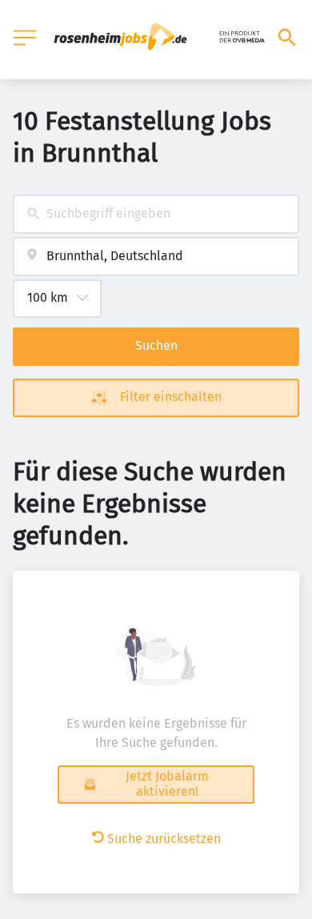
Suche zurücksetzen (164, 838)
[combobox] (156, 214)
